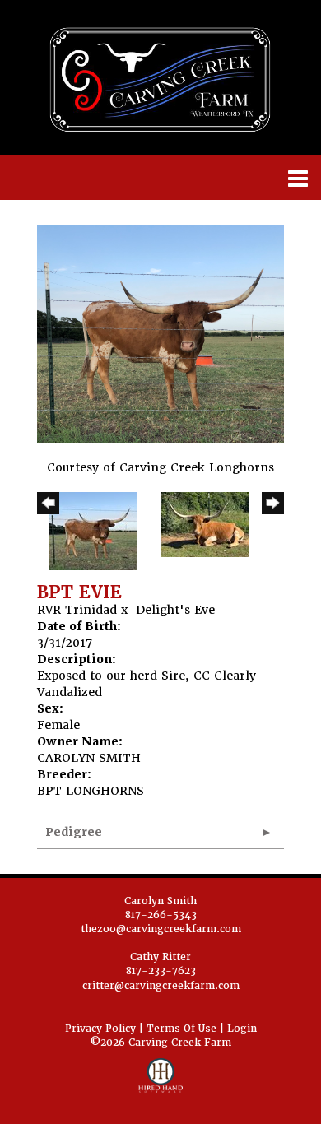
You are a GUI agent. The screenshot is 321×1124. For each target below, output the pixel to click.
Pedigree (73, 831)
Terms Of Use (181, 1028)
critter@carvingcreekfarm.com (161, 985)
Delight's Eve (175, 609)
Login (242, 1028)
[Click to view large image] (160, 332)
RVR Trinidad (77, 609)
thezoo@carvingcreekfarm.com (161, 929)
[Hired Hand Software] (161, 1083)
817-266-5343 (161, 915)
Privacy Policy (100, 1028)
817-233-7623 (161, 971)
